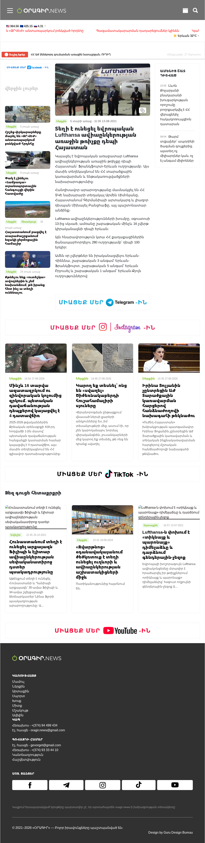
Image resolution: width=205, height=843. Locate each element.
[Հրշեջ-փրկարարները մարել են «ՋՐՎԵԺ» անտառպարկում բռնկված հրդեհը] (27, 114)
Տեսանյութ (28, 221)
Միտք (17, 705)
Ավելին (17, 715)
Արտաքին (20, 691)
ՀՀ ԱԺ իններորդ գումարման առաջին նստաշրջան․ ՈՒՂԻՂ (71, 54)
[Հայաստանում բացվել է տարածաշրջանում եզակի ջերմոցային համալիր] (27, 209)
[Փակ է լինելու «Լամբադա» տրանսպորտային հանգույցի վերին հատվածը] (27, 159)
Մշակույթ (20, 710)
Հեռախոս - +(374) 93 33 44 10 (35, 750)
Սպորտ (18, 696)
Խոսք (16, 700)
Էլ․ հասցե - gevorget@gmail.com (36, 745)
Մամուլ (18, 681)
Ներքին (11, 126)
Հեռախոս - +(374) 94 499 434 (34, 725)
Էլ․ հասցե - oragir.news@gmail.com (38, 730)
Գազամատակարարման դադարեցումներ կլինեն (119, 30)
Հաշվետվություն (26, 759)
